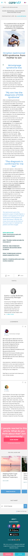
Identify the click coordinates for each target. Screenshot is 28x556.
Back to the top (21, 511)
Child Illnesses (8, 506)
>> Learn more (10, 314)
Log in (20, 554)
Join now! (14, 440)
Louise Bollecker (21, 16)
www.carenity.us (10, 544)
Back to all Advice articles (10, 7)
